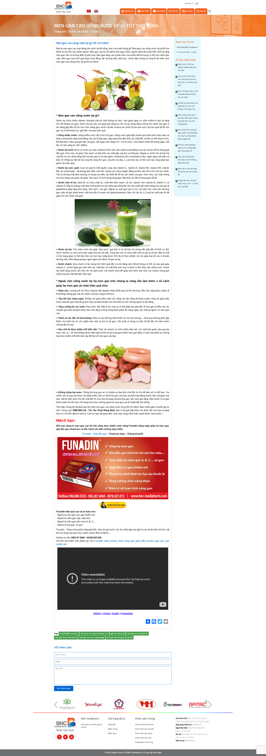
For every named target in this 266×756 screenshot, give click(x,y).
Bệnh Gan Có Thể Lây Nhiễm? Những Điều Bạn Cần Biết (187, 67)
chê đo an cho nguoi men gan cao (94, 634)
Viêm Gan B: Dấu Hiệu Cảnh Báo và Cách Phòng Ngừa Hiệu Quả (187, 160)
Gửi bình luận (63, 688)
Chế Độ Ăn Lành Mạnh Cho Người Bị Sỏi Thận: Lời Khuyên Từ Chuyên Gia (188, 106)
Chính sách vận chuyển (144, 729)
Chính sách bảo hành (143, 733)
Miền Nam (112, 733)
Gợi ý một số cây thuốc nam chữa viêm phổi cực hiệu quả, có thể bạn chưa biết (187, 80)
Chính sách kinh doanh (144, 725)
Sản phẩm (160, 11)
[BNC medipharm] (65, 724)
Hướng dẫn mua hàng (144, 742)
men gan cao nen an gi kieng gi (91, 638)
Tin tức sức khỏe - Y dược (83, 31)
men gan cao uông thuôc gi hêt (119, 638)
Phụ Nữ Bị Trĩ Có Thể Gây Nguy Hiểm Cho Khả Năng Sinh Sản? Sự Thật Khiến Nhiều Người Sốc (187, 134)
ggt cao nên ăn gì (118, 634)
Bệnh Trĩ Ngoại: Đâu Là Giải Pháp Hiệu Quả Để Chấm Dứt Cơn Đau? (188, 94)
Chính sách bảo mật (143, 738)
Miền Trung (112, 729)
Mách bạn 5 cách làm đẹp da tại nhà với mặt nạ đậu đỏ (187, 172)
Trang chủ (129, 11)
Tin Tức (174, 11)
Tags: (56, 634)
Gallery (189, 11)
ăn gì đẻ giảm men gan (69, 634)
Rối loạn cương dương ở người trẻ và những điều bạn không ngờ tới (187, 148)
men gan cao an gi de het (137, 634)
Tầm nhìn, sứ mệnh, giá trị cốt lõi (91, 726)
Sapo (159, 753)
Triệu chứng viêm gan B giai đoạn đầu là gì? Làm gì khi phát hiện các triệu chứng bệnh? (187, 119)
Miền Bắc (112, 725)
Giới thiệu (144, 11)
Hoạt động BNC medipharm (187, 47)
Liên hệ (202, 11)
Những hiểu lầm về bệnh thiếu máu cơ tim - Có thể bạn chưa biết (188, 184)
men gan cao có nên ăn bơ (66, 638)
